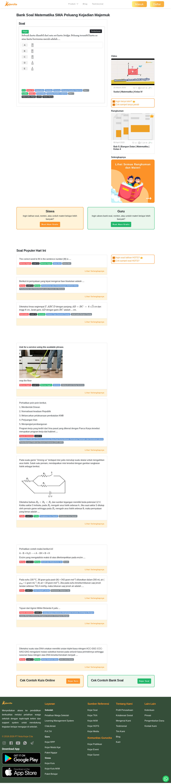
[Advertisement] (62, 80)
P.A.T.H (48, 731)
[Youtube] (18, 743)
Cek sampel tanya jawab (126, 104)
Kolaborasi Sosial (124, 715)
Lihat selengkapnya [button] (94, 271)
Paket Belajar (51, 774)
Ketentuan (149, 710)
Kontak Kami (151, 726)
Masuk (139, 4)
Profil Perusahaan (124, 710)
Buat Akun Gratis (50, 224)
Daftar (157, 4)
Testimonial (98, 4)
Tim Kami (120, 731)
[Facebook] (11, 743)
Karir (118, 742)
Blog (85, 4)
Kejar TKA (92, 715)
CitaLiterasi (50, 726)
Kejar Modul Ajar (53, 747)
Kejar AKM (93, 721)
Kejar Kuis (73, 681)
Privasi (148, 715)
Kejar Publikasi (95, 744)
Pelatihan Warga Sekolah (57, 715)
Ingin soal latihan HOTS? (126, 257)
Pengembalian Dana (154, 721)
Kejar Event (93, 749)
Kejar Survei (93, 755)
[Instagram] (4, 743)
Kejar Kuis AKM (52, 769)
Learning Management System (59, 721)
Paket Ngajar (51, 753)
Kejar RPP (50, 742)
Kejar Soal (144, 681)
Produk (72, 4)
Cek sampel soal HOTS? (126, 261)
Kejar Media (93, 731)
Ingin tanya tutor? (123, 101)
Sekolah (49, 710)
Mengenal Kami (123, 721)
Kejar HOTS (93, 726)
